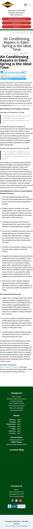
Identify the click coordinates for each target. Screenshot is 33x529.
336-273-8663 (20, 10)
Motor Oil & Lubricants (16, 408)
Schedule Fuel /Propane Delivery (16, 19)
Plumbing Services (16, 401)
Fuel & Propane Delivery (16, 403)
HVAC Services (16, 397)
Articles (15, 53)
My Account (16, 27)
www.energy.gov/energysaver (9, 367)
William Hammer (24, 53)
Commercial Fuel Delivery (16, 406)
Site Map (25, 526)
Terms (7, 526)
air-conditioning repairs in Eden (22, 105)
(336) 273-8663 (19, 496)
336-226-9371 (20, 12)
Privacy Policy (16, 526)
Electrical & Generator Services (16, 399)
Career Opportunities (16, 410)
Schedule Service (16, 23)
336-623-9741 (18, 15)
